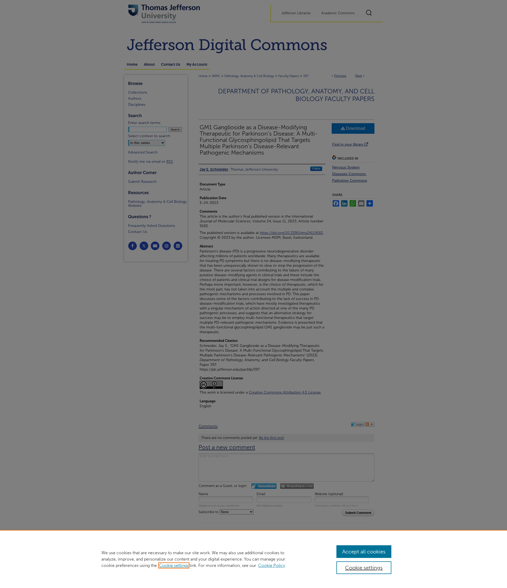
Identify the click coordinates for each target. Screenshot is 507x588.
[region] (253, 559)
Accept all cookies (364, 551)
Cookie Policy (271, 565)
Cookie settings (174, 565)
